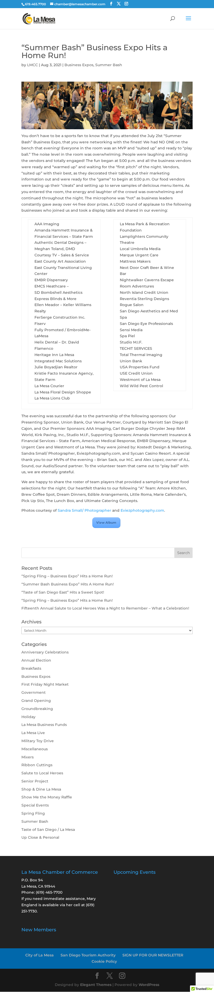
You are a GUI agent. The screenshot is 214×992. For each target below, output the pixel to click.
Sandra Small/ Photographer (84, 510)
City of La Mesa (39, 955)
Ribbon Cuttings (36, 765)
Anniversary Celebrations (45, 652)
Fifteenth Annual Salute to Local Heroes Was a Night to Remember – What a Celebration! (105, 608)
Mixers (27, 757)
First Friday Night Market (45, 684)
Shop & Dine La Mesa (41, 789)
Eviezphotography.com (142, 510)
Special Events (35, 805)
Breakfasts (31, 668)
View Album (106, 523)
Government (33, 692)
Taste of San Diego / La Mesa (48, 829)
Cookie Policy (104, 961)
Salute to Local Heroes (42, 773)
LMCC (32, 65)
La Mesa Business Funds (44, 724)
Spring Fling (33, 813)
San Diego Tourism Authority (88, 955)
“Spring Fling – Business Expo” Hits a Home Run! (67, 576)
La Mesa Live (33, 732)
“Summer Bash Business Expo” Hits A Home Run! (68, 584)
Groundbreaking (37, 708)
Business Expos (78, 65)
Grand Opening (36, 700)
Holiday (28, 716)
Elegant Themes (95, 984)
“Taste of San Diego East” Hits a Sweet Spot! (62, 592)
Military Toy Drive (37, 741)
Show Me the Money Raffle (46, 797)
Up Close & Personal (40, 837)
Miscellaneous (34, 749)
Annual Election (36, 660)
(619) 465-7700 (49, 892)
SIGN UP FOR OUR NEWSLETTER (152, 955)
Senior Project (34, 781)
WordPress (149, 984)
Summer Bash (108, 65)
